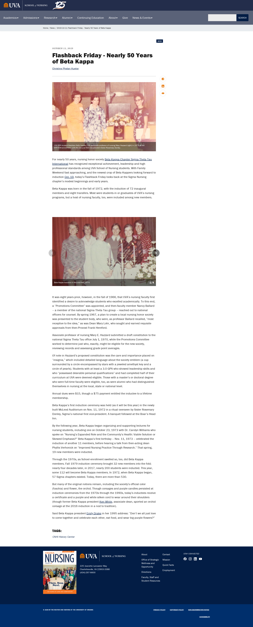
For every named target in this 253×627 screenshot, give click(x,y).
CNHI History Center (64, 536)
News (52, 28)
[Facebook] (185, 558)
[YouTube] (200, 558)
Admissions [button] (30, 17)
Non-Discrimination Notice (198, 610)
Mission (166, 559)
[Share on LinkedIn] (163, 86)
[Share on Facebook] (163, 79)
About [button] (113, 17)
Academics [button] (10, 17)
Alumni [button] (66, 17)
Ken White (105, 501)
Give (125, 17)
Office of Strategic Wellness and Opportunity (150, 563)
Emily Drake (94, 513)
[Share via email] (163, 93)
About (144, 554)
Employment (169, 570)
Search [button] (242, 17)
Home (45, 28)
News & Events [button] (142, 17)
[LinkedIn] (195, 558)
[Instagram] (190, 558)
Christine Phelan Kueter (65, 68)
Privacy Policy (159, 610)
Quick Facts (168, 564)
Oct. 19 (69, 177)
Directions (146, 571)
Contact (166, 554)
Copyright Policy (177, 610)
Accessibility (204, 617)
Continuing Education (90, 17)
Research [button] (50, 17)
